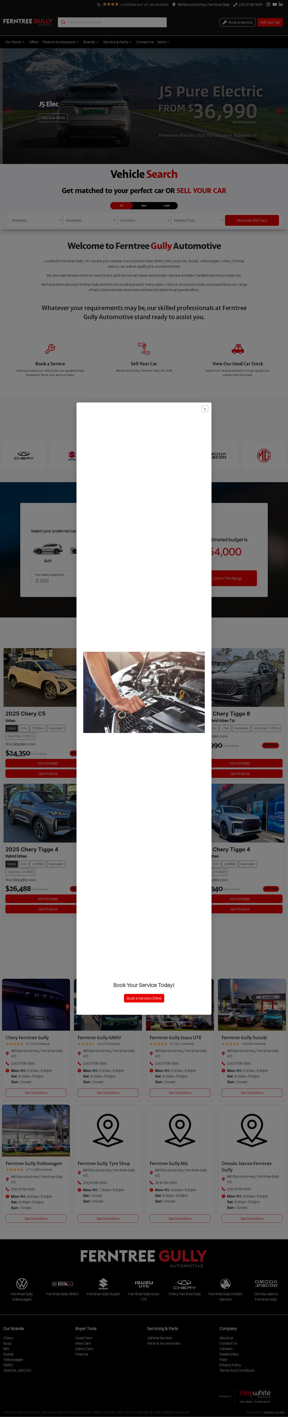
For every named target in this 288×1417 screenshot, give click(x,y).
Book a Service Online (144, 998)
